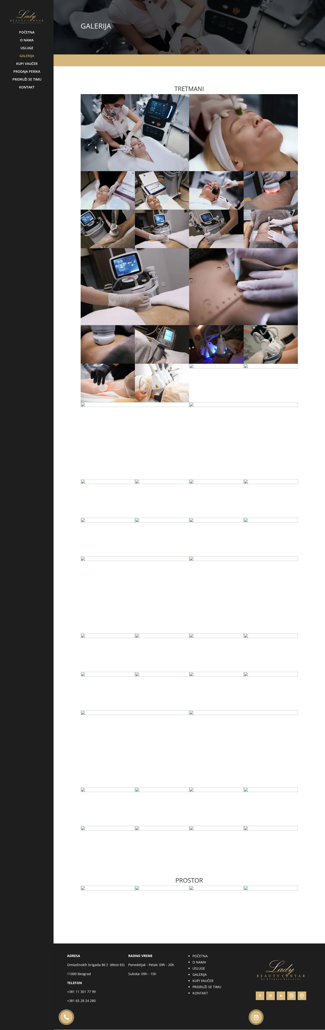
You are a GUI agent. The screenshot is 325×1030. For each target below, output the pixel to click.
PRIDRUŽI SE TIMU (26, 80)
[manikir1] (216, 829)
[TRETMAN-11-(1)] (216, 362)
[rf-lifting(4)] (108, 401)
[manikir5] (162, 829)
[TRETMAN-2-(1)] (243, 170)
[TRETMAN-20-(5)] (271, 247)
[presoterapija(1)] (135, 405)
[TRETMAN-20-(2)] (108, 362)
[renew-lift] (271, 521)
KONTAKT (26, 87)
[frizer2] (271, 790)
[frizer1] (108, 829)
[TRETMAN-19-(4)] (271, 208)
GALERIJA (27, 56)
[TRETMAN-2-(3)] (135, 170)
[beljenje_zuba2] (271, 636)
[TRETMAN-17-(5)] (216, 247)
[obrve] (216, 636)
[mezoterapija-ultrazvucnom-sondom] (108, 521)
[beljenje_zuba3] (108, 636)
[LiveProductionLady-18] (162, 889)
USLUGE (26, 48)
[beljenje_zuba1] (108, 675)
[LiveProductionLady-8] (271, 889)
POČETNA (26, 32)
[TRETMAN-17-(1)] (135, 324)
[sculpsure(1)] (162, 401)
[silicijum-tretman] (271, 675)
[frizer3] (216, 790)
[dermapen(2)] (135, 559)
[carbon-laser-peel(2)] (135, 713)
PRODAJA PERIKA (26, 72)
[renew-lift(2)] (162, 521)
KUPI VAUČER (27, 64)
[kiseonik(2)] (108, 482)
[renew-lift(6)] (216, 482)
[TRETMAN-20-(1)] (243, 324)
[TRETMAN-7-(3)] (162, 208)
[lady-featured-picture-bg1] (66, 1022)
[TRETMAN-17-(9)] (162, 247)
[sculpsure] (216, 367)
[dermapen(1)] (216, 675)
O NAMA (27, 40)
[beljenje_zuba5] (162, 636)
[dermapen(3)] (216, 521)
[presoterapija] (243, 405)
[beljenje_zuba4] (243, 559)
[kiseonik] (162, 482)
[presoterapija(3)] (271, 367)
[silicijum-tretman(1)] (162, 675)
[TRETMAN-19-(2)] (108, 247)
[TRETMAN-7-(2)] (216, 208)
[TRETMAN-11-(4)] (271, 362)
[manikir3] (271, 829)
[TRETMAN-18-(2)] (162, 362)
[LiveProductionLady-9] (108, 889)
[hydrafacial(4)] (108, 790)
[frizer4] (162, 790)
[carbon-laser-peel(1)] (271, 482)
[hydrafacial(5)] (243, 713)
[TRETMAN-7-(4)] (108, 208)
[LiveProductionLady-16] (216, 889)
